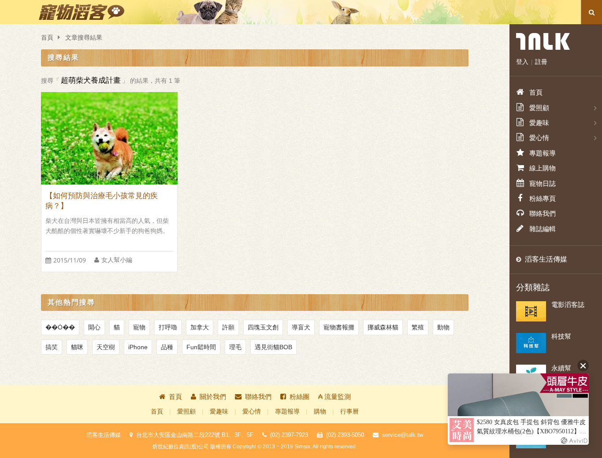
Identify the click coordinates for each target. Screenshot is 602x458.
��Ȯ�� (60, 327)
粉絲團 (299, 396)
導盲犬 (301, 327)
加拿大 (199, 327)
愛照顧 (186, 411)
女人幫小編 (116, 260)
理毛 (235, 347)
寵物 (139, 327)
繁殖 (418, 327)
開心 (94, 327)
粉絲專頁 (542, 198)
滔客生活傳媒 (546, 259)
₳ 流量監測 (334, 396)
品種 (167, 347)
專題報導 (287, 411)
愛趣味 (219, 411)
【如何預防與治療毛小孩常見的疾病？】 (101, 201)
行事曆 (349, 411)
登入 (522, 61)
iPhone (138, 347)
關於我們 (213, 396)
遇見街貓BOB (273, 347)
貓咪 (77, 347)
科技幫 (561, 336)
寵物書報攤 (338, 327)
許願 (228, 327)
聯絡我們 (258, 396)
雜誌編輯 (542, 229)
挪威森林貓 (383, 327)
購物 (320, 411)
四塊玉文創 (263, 327)
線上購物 (542, 168)
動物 (443, 327)
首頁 (47, 37)
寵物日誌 (542, 183)
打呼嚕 (168, 327)
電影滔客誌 (567, 304)
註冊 (541, 61)
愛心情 (251, 411)
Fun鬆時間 (201, 347)
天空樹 (106, 347)
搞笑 (51, 347)
